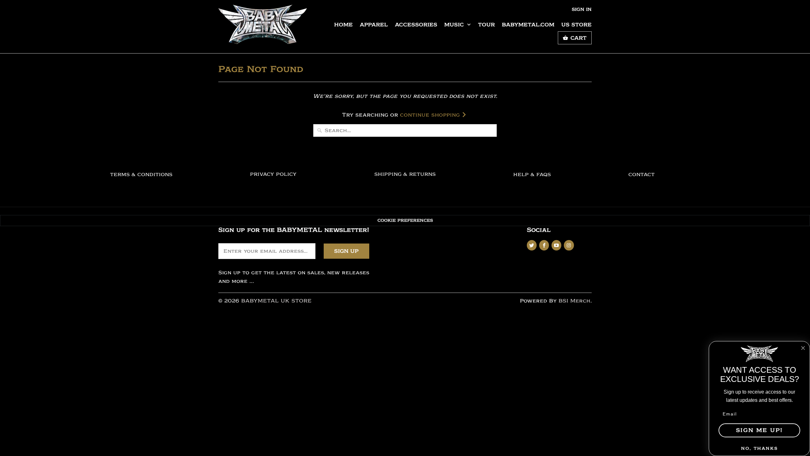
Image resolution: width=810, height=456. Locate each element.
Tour (486, 25)
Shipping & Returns (405, 174)
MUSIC (455, 25)
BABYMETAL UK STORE (276, 301)
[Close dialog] (803, 348)
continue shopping (431, 115)
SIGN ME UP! (759, 430)
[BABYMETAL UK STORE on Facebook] (544, 245)
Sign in (582, 9)
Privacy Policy (273, 174)
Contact (641, 174)
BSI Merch (574, 301)
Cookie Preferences (405, 220)
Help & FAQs (532, 174)
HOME (343, 25)
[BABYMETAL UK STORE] (262, 26)
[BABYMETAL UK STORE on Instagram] (569, 245)
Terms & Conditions (141, 174)
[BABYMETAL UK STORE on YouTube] (556, 245)
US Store (576, 25)
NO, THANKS (759, 448)
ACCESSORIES (416, 25)
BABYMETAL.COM (528, 25)
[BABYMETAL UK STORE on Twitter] (532, 245)
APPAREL (374, 25)
